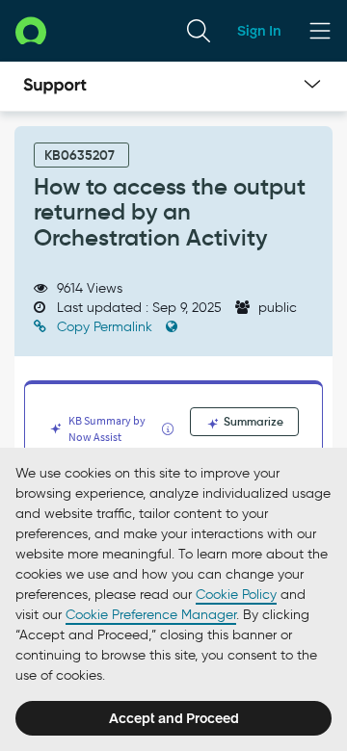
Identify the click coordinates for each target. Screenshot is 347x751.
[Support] (55, 86)
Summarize (252, 421)
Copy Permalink (104, 327)
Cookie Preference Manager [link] (151, 615)
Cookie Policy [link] (236, 594)
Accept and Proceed (174, 718)
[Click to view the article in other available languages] (171, 327)
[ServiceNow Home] (30, 30)
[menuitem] (198, 31)
